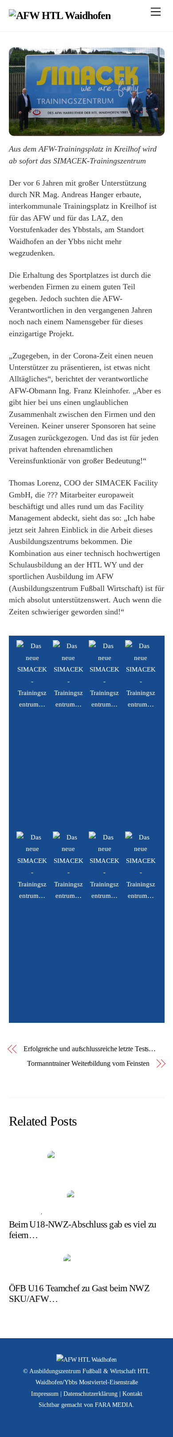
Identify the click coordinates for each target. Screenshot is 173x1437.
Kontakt (132, 1393)
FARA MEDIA (114, 1405)
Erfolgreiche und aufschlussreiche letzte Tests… (90, 1049)
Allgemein (25, 1172)
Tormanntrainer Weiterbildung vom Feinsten (88, 1063)
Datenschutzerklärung (90, 1393)
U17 (48, 1212)
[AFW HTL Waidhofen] (60, 15)
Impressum (45, 1393)
